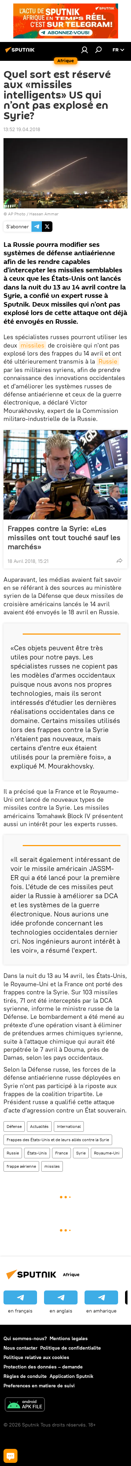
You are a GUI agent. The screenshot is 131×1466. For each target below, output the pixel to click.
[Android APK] (25, 1405)
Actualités (39, 1126)
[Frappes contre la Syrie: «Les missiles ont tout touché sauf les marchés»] (65, 475)
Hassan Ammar (44, 213)
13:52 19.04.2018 (21, 129)
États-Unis (37, 1153)
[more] (119, 560)
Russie (108, 361)
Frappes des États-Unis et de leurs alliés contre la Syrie (58, 1139)
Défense (14, 1126)
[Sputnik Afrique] (20, 52)
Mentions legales (69, 1338)
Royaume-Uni (106, 1153)
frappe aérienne (21, 1166)
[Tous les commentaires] (10, 1456)
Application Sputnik (71, 1376)
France (61, 1153)
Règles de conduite (25, 1376)
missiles (32, 345)
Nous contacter (20, 1348)
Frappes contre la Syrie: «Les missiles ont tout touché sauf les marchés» (64, 537)
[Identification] (85, 50)
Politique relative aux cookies (36, 1357)
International (69, 1126)
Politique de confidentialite (70, 1348)
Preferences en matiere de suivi (39, 1385)
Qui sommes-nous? (25, 1338)
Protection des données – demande (43, 1367)
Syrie (81, 1153)
